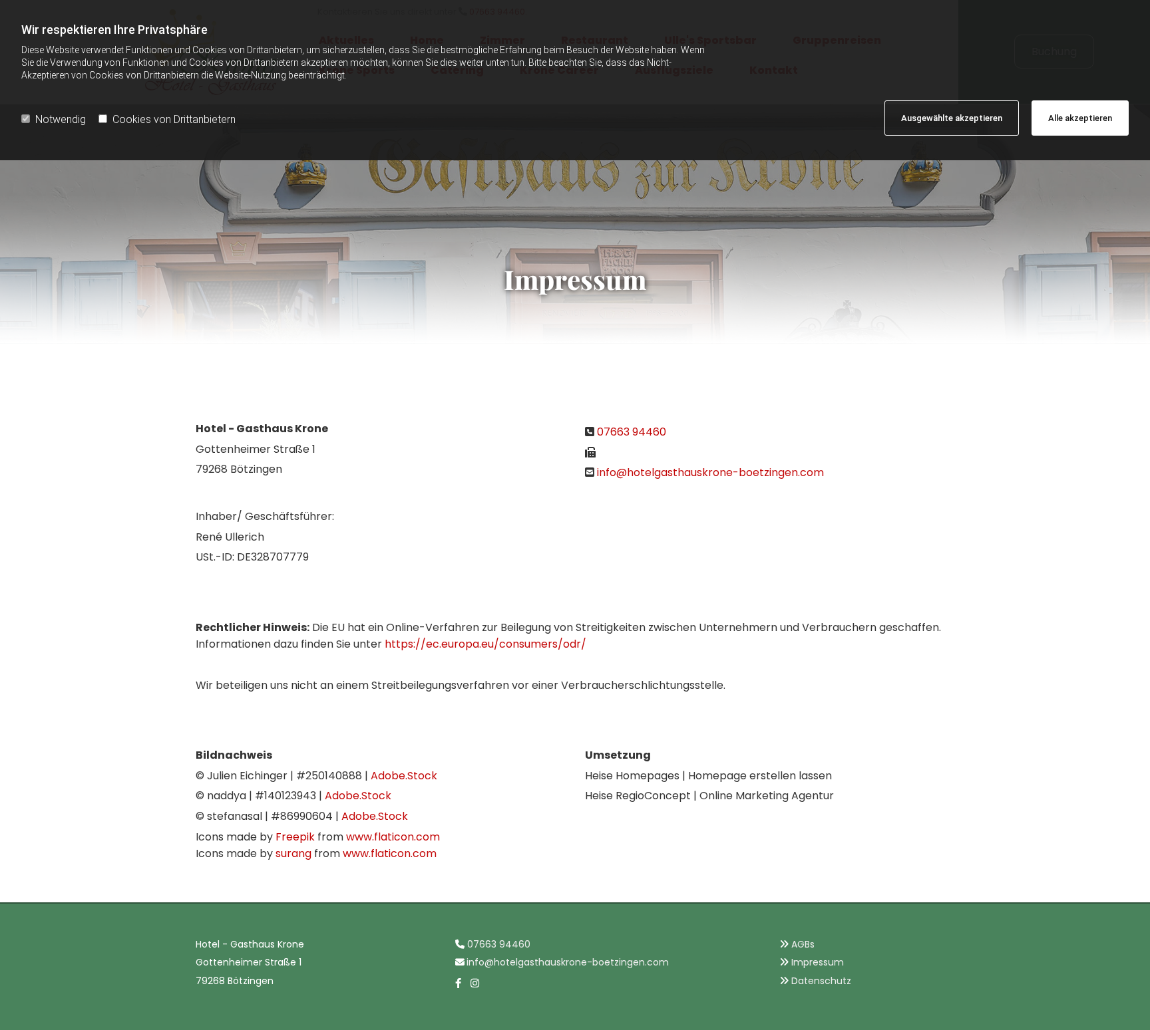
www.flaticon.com (393, 836)
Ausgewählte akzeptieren (951, 118)
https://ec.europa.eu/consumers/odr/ (485, 644)
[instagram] (475, 982)
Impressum (817, 962)
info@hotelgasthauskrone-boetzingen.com (710, 472)
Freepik (295, 836)
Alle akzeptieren (1080, 118)
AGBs (803, 944)
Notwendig (60, 119)
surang (293, 853)
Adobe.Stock (404, 775)
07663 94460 (631, 432)
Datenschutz (821, 980)
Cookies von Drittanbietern (174, 119)
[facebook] (458, 982)
